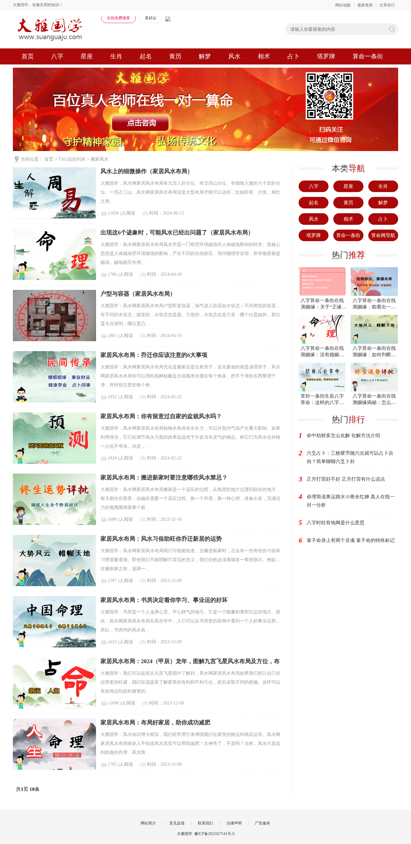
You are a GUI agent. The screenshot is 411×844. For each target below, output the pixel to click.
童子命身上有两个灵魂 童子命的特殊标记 (351, 540)
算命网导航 (383, 235)
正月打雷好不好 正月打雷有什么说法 (346, 479)
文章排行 (387, 5)
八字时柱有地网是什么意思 (335, 522)
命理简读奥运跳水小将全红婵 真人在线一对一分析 (351, 501)
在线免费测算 (118, 18)
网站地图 (343, 5)
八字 (57, 56)
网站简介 (148, 823)
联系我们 (205, 823)
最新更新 (365, 5)
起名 (146, 56)
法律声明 (234, 823)
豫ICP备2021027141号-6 (214, 833)
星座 (87, 56)
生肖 (116, 56)
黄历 (175, 56)
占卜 (293, 56)
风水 (234, 56)
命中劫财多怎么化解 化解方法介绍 (343, 435)
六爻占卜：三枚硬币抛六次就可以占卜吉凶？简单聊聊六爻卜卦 (350, 457)
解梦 (205, 56)
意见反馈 (177, 823)
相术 (264, 56)
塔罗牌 (326, 56)
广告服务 (262, 823)
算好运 (150, 18)
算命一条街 (368, 56)
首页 (28, 56)
